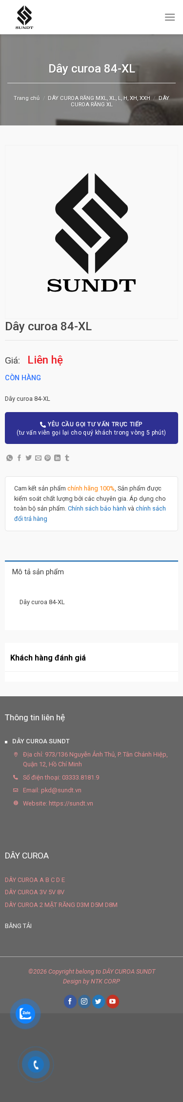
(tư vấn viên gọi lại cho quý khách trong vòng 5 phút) (91, 428)
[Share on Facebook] (19, 458)
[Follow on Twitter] (98, 1001)
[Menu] (170, 17)
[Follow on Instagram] (84, 1001)
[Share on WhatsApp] (9, 458)
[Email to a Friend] (38, 458)
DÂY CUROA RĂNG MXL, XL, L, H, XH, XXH (99, 98)
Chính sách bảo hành (97, 508)
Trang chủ (27, 98)
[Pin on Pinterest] (47, 458)
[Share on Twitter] (28, 458)
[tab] (91, 572)
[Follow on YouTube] (112, 1001)
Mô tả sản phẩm (38, 572)
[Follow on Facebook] (70, 1001)
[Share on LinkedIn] (57, 458)
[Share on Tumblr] (67, 458)
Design (72, 981)
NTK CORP (105, 981)
